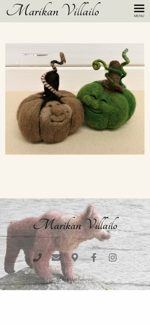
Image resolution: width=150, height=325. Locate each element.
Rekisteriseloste (77, 279)
